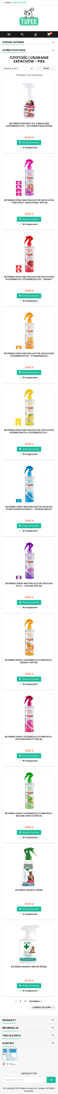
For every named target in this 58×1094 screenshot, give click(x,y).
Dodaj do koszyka (29, 142)
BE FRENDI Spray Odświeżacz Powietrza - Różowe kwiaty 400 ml (29, 738)
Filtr (46, 68)
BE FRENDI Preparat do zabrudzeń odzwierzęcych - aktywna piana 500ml (29, 124)
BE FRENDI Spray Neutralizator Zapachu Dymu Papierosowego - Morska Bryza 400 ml (29, 509)
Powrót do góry (43, 1007)
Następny (36, 1001)
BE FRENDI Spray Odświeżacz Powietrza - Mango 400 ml (29, 661)
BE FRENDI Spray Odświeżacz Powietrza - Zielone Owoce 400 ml (29, 814)
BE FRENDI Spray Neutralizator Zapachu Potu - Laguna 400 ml (29, 584)
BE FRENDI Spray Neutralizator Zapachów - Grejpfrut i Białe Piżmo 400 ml (29, 201)
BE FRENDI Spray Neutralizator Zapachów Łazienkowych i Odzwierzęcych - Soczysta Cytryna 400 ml (29, 433)
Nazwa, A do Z (19, 69)
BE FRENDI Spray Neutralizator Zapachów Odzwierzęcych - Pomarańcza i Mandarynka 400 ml (29, 356)
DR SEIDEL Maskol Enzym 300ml (29, 966)
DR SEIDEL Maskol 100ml (29, 890)
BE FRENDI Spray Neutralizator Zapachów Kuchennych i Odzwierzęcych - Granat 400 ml (29, 279)
